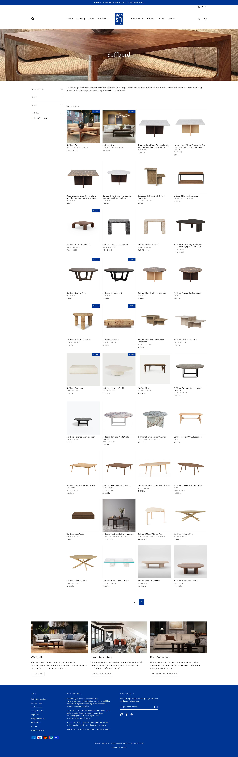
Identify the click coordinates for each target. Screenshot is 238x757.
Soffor (91, 19)
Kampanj (81, 19)
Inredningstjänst (38, 730)
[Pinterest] (131, 714)
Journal (34, 726)
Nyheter (69, 19)
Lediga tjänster (37, 711)
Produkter (37, 89)
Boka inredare (137, 19)
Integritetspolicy (38, 719)
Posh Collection (41, 118)
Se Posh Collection (164, 674)
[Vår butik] (59, 637)
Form (34, 105)
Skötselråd (35, 722)
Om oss (171, 19)
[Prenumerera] (156, 706)
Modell (35, 113)
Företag (150, 19)
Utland (161, 19)
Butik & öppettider (39, 699)
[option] (119, 2)
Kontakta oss (36, 707)
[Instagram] (121, 714)
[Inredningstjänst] (119, 637)
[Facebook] (126, 714)
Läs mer (38, 674)
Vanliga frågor (37, 703)
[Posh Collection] (178, 637)
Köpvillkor (35, 715)
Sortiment (102, 19)
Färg (34, 97)
